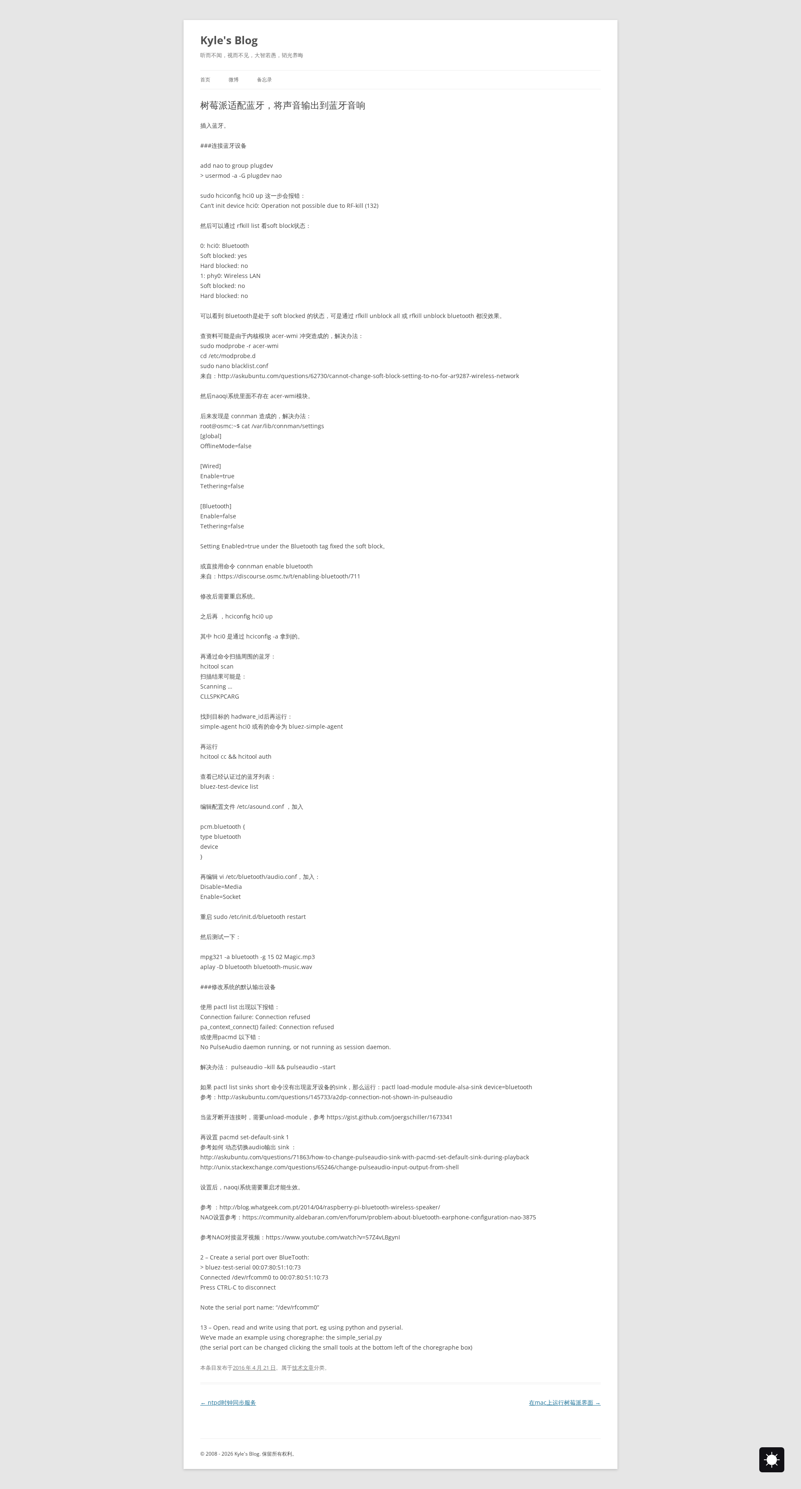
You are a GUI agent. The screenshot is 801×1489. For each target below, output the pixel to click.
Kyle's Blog (229, 40)
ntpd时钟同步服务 (228, 1402)
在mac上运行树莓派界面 (565, 1402)
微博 (234, 79)
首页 (205, 79)
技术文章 (303, 1367)
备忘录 (264, 79)
